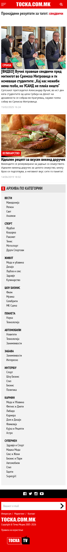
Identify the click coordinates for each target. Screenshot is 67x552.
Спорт (8, 224)
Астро (9, 433)
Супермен (11, 441)
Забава (9, 351)
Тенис (9, 241)
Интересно (12, 360)
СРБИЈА (7, 65)
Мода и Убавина (15, 402)
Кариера (11, 415)
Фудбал (10, 228)
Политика (11, 390)
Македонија (12, 202)
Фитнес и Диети (15, 406)
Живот (9, 258)
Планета (10, 313)
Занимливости (14, 343)
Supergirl (11, 476)
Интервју (10, 368)
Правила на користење (12, 530)
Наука (9, 318)
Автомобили (13, 330)
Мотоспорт (12, 246)
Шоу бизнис (12, 288)
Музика (10, 296)
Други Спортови (15, 250)
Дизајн (10, 267)
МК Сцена (11, 305)
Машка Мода (13, 450)
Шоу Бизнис (12, 376)
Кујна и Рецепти (15, 428)
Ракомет (10, 237)
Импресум (6, 513)
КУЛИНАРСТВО (11, 153)
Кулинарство (13, 280)
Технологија (12, 322)
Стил (8, 381)
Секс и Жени (13, 454)
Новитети (11, 334)
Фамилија (11, 424)
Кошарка (11, 232)
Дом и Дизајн (13, 420)
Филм (9, 292)
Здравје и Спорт (15, 445)
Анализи (10, 216)
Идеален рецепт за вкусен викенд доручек (33, 159)
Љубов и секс (13, 271)
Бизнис (10, 385)
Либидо (10, 411)
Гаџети (9, 472)
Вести (8, 198)
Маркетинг (19, 513)
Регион (10, 207)
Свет (8, 211)
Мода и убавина (15, 262)
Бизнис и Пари (14, 458)
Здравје (10, 276)
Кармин (10, 398)
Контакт (31, 513)
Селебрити (12, 301)
